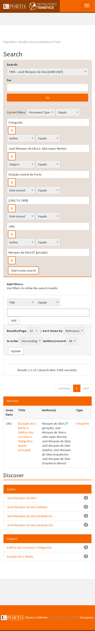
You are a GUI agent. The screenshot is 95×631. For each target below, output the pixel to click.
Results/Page (17, 331)
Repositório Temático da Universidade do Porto (32, 42)
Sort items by (53, 331)
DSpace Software (36, 617)
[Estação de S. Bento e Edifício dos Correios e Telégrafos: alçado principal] (27, 437)
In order (13, 341)
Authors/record (54, 341)
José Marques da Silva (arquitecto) (30, 525)
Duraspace (87, 617)
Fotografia (82, 424)
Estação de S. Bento (20, 557)
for (9, 80)
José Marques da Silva (21, 498)
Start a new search (23, 270)
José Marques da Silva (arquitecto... (30, 516)
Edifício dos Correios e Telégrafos (29, 548)
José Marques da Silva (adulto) (27, 507)
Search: (12, 65)
